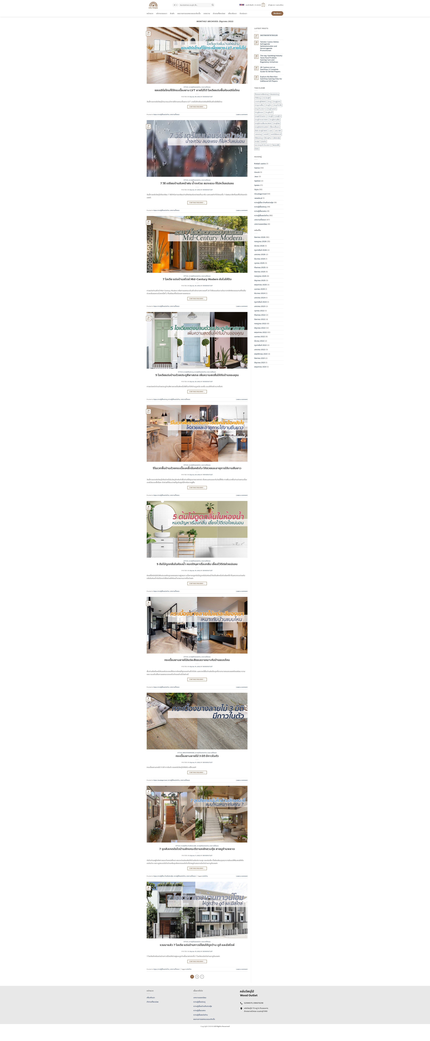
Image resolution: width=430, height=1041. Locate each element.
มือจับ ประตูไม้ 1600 (261, 131)
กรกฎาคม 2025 (260, 276)
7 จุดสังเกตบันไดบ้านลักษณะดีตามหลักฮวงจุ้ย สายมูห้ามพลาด (197, 849)
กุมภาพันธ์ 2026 (260, 250)
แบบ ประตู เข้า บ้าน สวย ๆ (262, 145)
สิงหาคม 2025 (259, 271)
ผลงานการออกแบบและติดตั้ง (189, 13)
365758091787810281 (269, 35)
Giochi (257, 172)
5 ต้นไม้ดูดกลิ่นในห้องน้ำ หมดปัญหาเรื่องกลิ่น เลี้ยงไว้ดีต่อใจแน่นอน (197, 564)
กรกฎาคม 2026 (260, 241)
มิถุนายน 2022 (259, 328)
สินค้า (172, 13)
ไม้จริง (257, 149)
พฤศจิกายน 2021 (260, 354)
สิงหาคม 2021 (259, 358)
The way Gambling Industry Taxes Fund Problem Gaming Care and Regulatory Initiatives (271, 59)
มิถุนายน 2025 (259, 280)
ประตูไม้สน (276, 123)
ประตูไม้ (271, 116)
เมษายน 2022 (259, 336)
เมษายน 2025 (259, 289)
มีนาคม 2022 (259, 341)
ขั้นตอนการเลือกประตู (261, 94)
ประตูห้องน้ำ (269, 112)
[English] (240, 5)
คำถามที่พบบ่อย (219, 13)
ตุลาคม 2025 (259, 263)
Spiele (256, 185)
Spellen (257, 180)
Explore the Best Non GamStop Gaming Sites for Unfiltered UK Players (271, 79)
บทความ (206, 13)
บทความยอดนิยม (260, 224)
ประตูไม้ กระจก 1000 (261, 120)
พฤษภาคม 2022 (260, 332)
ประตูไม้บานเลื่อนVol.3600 (263, 123)
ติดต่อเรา (243, 13)
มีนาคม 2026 (259, 245)
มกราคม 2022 (259, 349)
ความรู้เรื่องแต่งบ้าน (195, 87)
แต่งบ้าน (205, 876)
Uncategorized (188, 753)
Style (186, 87)
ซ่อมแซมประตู (274, 94)
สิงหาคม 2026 (259, 237)
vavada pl (258, 198)
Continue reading (197, 107)
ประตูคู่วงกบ (277, 101)
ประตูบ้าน (268, 105)
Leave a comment (241, 114)
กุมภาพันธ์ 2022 (260, 345)
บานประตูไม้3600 (260, 101)
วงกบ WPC (278, 131)
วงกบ (271, 131)
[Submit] (213, 5)
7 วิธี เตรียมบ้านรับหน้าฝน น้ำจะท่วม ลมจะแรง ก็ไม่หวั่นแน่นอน (197, 183)
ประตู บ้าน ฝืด (278, 105)
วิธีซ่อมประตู (258, 138)
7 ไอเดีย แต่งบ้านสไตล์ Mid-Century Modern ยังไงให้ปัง (197, 279)
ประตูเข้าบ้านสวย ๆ (260, 116)
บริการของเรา (161, 13)
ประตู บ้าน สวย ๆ (260, 109)
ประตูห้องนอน (259, 112)
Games (257, 167)
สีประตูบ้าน (267, 138)
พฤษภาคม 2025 (260, 284)
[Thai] (243, 5)
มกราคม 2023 (259, 306)
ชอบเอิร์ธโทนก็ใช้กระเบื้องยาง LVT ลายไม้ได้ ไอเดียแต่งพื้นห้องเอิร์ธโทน (197, 90)
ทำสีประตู (258, 98)
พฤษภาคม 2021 (260, 367)
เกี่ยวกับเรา (232, 13)
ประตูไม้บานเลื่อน (275, 120)
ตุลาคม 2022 (259, 310)
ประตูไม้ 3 (278, 116)
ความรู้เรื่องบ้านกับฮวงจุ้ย (202, 1006)
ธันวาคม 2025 (259, 258)
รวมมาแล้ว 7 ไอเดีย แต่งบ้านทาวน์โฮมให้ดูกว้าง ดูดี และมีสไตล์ (197, 945)
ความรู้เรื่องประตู (188, 372)
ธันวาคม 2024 (259, 293)
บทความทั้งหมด (206, 87)
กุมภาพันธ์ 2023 (260, 302)
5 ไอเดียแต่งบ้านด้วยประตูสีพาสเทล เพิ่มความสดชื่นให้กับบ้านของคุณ (197, 375)
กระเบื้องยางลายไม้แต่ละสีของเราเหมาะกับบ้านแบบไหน (197, 660)
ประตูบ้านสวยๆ (271, 109)
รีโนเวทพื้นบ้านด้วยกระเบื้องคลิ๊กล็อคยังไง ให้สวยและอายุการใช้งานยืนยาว (197, 468)
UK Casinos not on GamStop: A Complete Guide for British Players (270, 69)
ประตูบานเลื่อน (259, 105)
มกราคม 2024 (259, 297)
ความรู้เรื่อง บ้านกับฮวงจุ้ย (188, 846)
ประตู (269, 101)
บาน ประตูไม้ (266, 98)
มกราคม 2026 (259, 254)
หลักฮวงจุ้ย (276, 138)
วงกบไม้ (266, 134)
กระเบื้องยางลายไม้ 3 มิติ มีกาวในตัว (197, 756)
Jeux (256, 176)
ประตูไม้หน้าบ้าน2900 (261, 127)
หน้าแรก (150, 13)
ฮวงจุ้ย (257, 141)
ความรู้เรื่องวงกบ (260, 211)
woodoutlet (208, 97)
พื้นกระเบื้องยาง (275, 127)
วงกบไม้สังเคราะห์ (276, 134)
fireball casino (260, 163)
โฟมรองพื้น (275, 145)
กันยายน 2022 (259, 315)
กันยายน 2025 (259, 267)
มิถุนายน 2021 (259, 362)
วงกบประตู (258, 134)
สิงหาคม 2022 (259, 319)
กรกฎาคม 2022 (260, 323)
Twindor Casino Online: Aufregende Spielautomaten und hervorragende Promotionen (269, 46)
